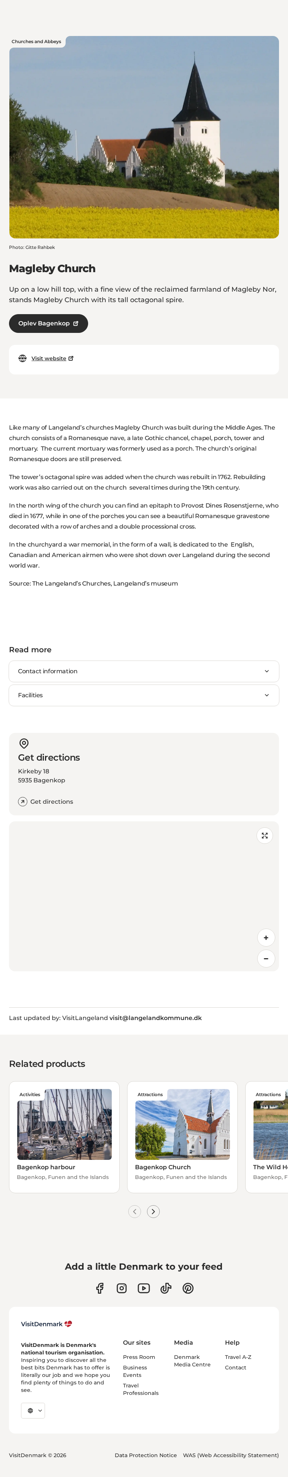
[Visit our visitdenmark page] (143, 1288)
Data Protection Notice (146, 1455)
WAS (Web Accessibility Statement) (231, 1455)
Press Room (139, 1357)
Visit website (49, 358)
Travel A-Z (238, 1357)
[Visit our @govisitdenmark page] (165, 1288)
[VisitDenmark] (46, 1324)
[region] (144, 896)
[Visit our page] (121, 1288)
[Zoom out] (266, 959)
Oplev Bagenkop (44, 323)
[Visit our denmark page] (99, 1288)
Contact (235, 1367)
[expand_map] (264, 835)
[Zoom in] (266, 938)
